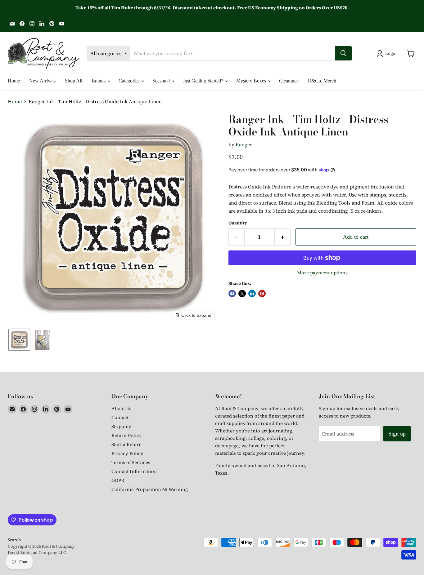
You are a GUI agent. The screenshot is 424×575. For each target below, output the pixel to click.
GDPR (117, 480)
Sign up (397, 434)
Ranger (244, 144)
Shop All (73, 80)
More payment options (322, 272)
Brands (99, 80)
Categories (130, 80)
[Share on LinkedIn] (252, 293)
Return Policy (126, 435)
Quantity (237, 222)
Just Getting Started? (203, 80)
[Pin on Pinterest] (262, 293)
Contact (120, 417)
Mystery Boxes (251, 80)
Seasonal (161, 80)
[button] (388, 53)
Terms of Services (130, 462)
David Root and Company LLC (37, 552)
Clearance (289, 80)
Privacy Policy (127, 453)
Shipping (121, 426)
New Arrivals (42, 80)
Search (14, 539)
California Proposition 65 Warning (149, 489)
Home (14, 80)
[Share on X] (242, 293)
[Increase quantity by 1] (283, 236)
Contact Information (134, 471)
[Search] (343, 53)
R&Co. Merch (322, 80)
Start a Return (126, 444)
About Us (121, 408)
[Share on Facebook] (232, 293)
